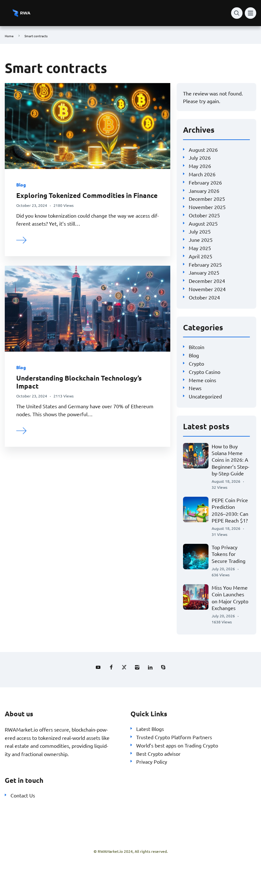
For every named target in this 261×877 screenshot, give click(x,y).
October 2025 (204, 215)
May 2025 (200, 248)
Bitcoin (196, 347)
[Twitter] (124, 667)
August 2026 (203, 149)
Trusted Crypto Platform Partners (174, 737)
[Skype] (163, 667)
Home (9, 35)
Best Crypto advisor (158, 753)
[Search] (237, 13)
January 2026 (204, 190)
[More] (21, 239)
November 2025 (207, 207)
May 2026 (200, 166)
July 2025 (200, 231)
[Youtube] (98, 667)
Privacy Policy (151, 761)
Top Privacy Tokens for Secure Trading (228, 554)
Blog (21, 184)
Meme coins (202, 380)
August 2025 (203, 223)
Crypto (196, 363)
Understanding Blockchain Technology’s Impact (79, 382)
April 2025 (200, 256)
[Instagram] (137, 667)
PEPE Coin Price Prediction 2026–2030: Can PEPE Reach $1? (230, 510)
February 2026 (205, 182)
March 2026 (202, 174)
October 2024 (204, 297)
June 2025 (201, 239)
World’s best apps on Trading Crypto (177, 745)
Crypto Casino (204, 371)
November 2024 (207, 289)
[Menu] (250, 13)
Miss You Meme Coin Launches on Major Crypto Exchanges (230, 597)
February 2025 (205, 264)
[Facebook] (111, 667)
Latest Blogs (150, 729)
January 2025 (204, 272)
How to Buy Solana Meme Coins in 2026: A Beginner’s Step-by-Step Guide (230, 459)
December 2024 (207, 280)
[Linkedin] (150, 667)
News (195, 388)
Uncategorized (205, 396)
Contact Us (23, 795)
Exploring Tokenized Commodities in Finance (87, 195)
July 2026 (200, 157)
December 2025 (207, 198)
